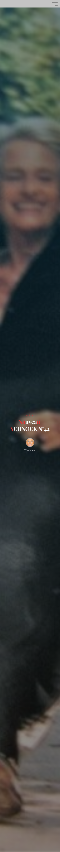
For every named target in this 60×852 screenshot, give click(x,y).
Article (29, 415)
